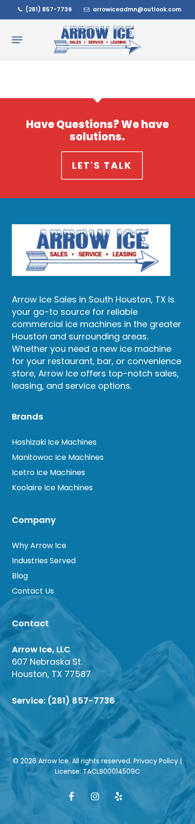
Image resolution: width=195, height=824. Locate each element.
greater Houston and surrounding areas (96, 330)
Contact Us (33, 591)
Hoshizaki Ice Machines (54, 442)
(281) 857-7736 (81, 700)
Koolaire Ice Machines (52, 487)
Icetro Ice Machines (48, 472)
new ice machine (135, 349)
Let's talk (102, 165)
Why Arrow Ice (39, 545)
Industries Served (44, 560)
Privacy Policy (155, 761)
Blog (20, 575)
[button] (17, 40)
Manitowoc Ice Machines (58, 457)
